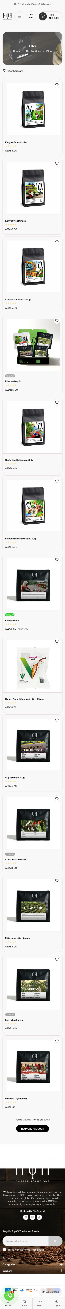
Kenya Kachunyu (14, 1020)
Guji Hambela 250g (14, 777)
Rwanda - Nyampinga (16, 1098)
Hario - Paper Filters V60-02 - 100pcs (24, 699)
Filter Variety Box (13, 381)
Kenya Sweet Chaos (15, 220)
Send (55, 1241)
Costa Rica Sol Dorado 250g (19, 460)
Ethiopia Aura (12, 620)
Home (16, 51)
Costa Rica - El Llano (15, 859)
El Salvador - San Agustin (17, 938)
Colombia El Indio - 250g (17, 299)
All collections (33, 51)
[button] (60, 3)
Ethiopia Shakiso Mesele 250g (20, 538)
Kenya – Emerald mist (16, 142)
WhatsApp (46, 4)
